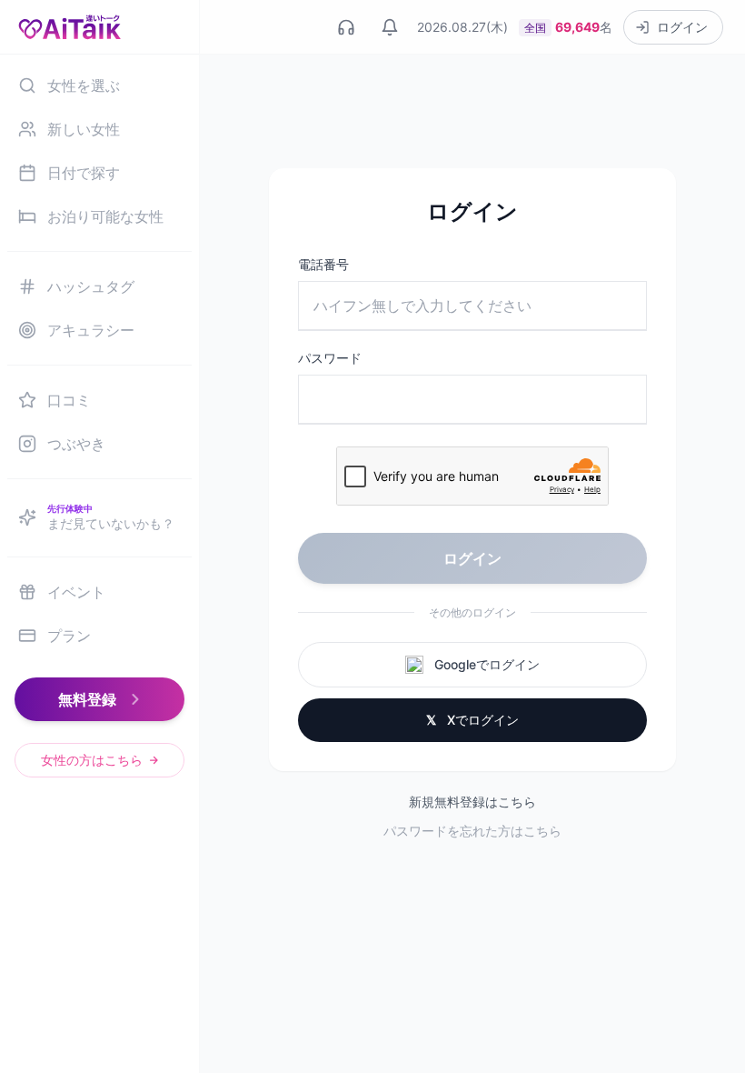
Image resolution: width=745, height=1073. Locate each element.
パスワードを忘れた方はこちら (472, 830)
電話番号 (323, 264)
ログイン (472, 558)
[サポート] (346, 27)
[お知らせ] (389, 27)
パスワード (330, 358)
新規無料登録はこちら (472, 801)
